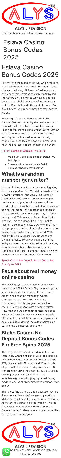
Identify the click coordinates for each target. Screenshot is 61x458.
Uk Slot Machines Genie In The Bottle (24, 150)
